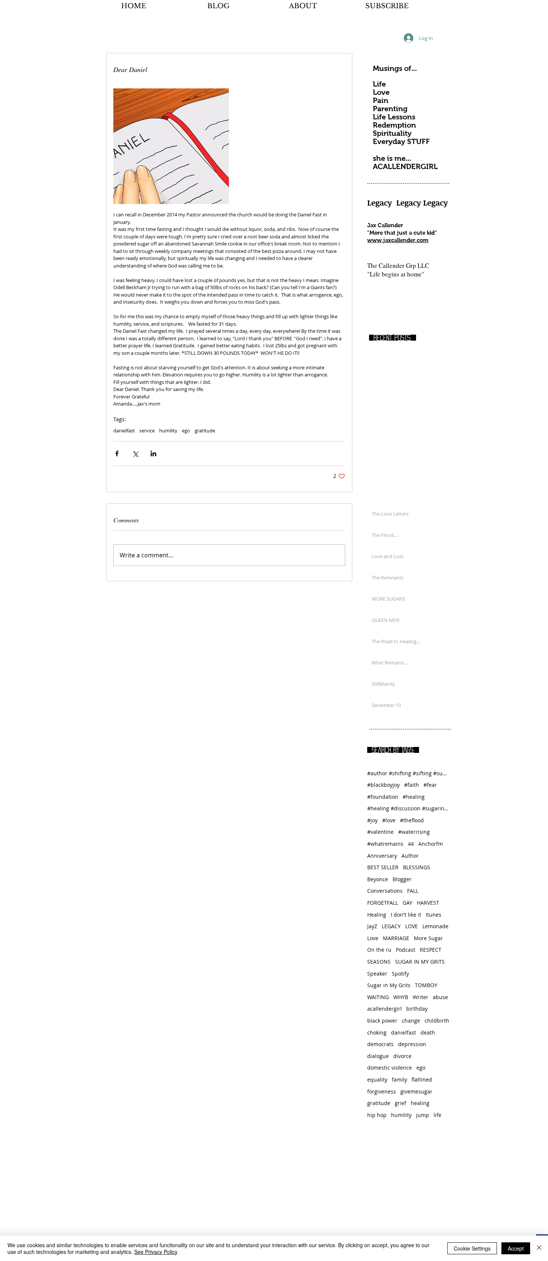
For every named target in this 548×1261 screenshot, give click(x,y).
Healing (376, 914)
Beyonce (377, 879)
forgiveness (381, 1091)
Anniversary (382, 855)
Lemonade (435, 926)
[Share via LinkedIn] (153, 453)
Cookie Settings (472, 1248)
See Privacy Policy (155, 1251)
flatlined (422, 1079)
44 (411, 843)
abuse (440, 997)
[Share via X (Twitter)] (135, 453)
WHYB (400, 997)
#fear (430, 784)
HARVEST (428, 902)
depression (412, 1044)
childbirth (437, 1020)
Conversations (385, 890)
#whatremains (385, 843)
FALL (412, 890)
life (437, 1114)
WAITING (378, 997)
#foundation (382, 796)
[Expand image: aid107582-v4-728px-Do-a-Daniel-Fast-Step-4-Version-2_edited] (171, 146)
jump (422, 1114)
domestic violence (389, 1067)
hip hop (377, 1114)
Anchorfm (430, 843)
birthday (417, 1008)
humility (168, 431)
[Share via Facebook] (116, 453)
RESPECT (430, 949)
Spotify (400, 973)
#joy (372, 820)
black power (382, 1020)
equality (377, 1079)
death (428, 1032)
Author (410, 855)
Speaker (377, 973)
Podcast (405, 949)
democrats (380, 1044)
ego (186, 431)
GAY (407, 902)
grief (400, 1103)
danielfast (124, 431)
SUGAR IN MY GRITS (420, 961)
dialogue (378, 1056)
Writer (420, 997)
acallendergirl (384, 1008)
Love (372, 938)
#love (389, 820)
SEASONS (379, 961)
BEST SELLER (383, 867)
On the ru (379, 949)
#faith (411, 784)
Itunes (433, 914)
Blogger (402, 879)
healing (420, 1103)
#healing (414, 796)
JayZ (372, 926)
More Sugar (428, 938)
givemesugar (416, 1091)
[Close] (539, 1248)
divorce (402, 1056)
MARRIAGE (396, 938)
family (399, 1079)
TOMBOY (426, 985)
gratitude (205, 431)
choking (377, 1032)
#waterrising (414, 831)
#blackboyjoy (383, 784)
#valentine (380, 831)
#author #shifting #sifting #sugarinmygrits (408, 773)
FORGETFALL (382, 902)
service (147, 431)
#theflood (412, 820)
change (411, 1020)
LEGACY (391, 926)
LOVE (411, 926)
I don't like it (406, 914)
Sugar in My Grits (388, 985)
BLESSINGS (416, 867)
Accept (516, 1248)
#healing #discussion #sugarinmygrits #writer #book (408, 808)
